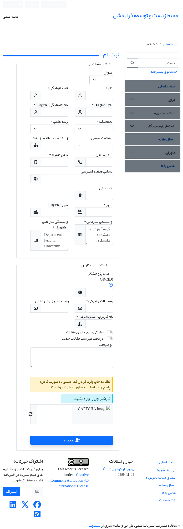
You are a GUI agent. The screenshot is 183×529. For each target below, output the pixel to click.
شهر (107, 205)
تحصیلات (104, 121)
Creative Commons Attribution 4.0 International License (70, 480)
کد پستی (105, 188)
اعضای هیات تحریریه (161, 477)
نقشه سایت (167, 500)
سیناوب (94, 525)
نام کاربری (94, 316)
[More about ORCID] (110, 285)
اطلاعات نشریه (164, 112)
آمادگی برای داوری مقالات (85, 332)
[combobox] (101, 79)
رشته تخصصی (101, 138)
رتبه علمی (59, 121)
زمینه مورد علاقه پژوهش (49, 138)
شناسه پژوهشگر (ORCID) (100, 276)
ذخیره (68, 440)
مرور (171, 99)
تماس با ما (168, 165)
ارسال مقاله (166, 139)
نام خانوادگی (57, 88)
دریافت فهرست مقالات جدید (83, 338)
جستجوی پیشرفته (163, 71)
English (11, 4)
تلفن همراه (58, 155)
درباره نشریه (166, 469)
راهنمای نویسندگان (161, 126)
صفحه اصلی (171, 44)
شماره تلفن (104, 155)
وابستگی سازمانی (98, 221)
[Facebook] (37, 506)
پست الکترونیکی (99, 301)
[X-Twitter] (25, 506)
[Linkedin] (13, 506)
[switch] (109, 332)
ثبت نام (33, 4)
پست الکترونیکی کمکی (52, 301)
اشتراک (11, 491)
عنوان (108, 72)
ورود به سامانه (53, 4)
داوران (170, 152)
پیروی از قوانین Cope (118, 468)
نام (109, 88)
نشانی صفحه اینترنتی (96, 171)
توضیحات (105, 344)
